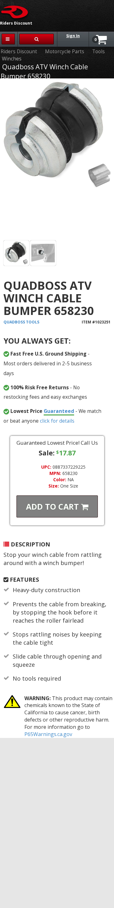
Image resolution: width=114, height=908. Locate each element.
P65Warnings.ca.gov (48, 734)
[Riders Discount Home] (15, 11)
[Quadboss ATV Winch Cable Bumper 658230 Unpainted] (16, 253)
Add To (53, 506)
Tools (98, 51)
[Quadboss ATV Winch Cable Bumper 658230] (57, 160)
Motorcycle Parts (64, 51)
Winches (12, 58)
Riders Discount (19, 51)
